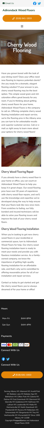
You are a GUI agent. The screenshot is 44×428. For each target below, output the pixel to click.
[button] (22, 26)
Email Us (9, 3)
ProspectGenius (19, 420)
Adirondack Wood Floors (19, 10)
